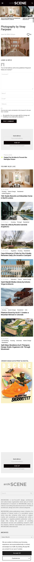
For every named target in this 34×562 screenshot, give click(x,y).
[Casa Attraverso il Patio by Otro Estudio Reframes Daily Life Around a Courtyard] (17, 240)
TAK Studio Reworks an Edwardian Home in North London (10, 19)
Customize (16, 558)
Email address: (17, 136)
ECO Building (5, 340)
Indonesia (19, 340)
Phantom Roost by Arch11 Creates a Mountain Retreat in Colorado (15, 313)
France (20, 279)
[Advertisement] (17, 429)
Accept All (17, 553)
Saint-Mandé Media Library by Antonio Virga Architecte (15, 283)
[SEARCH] (32, 3)
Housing (4, 191)
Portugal (19, 222)
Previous (1, 14)
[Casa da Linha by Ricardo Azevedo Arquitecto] (17, 211)
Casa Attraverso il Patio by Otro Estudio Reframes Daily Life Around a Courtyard (16, 254)
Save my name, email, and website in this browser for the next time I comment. (16, 111)
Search (31, 494)
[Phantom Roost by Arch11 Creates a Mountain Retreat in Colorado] (17, 297)
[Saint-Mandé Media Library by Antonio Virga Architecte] (17, 268)
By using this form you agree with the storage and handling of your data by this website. (16, 116)
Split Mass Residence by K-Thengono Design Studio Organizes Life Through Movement (15, 347)
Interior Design (12, 191)
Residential (20, 191)
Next (33, 14)
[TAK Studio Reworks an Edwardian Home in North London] (11, 11)
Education (13, 279)
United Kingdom (6, 193)
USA (26, 310)
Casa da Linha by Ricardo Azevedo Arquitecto (14, 226)
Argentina (13, 250)
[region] (17, 550)
